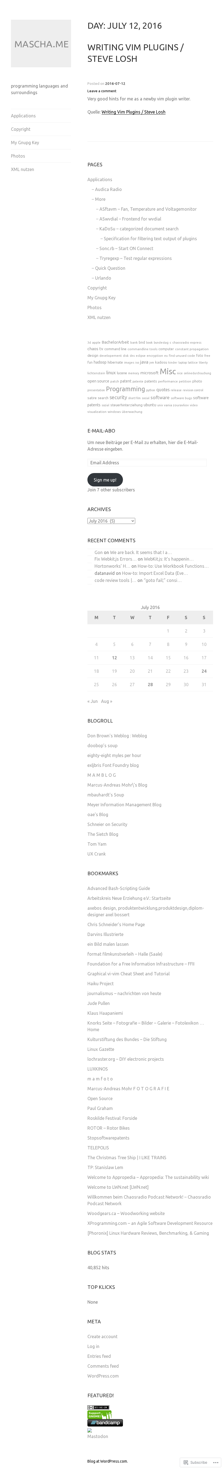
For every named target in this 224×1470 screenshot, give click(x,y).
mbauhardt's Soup (105, 794)
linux (111, 372)
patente (137, 381)
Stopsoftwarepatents (108, 1137)
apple (96, 342)
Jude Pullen (98, 1003)
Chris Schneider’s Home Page (116, 924)
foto (199, 355)
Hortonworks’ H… (112, 566)
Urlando (103, 278)
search (103, 398)
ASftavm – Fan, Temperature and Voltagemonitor (148, 209)
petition (185, 381)
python (150, 390)
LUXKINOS (97, 1068)
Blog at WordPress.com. (107, 1461)
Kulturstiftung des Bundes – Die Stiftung (127, 1039)
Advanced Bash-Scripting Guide (118, 888)
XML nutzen (22, 169)
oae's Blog (97, 814)
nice (180, 373)
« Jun (92, 701)
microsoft (149, 372)
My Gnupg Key (25, 142)
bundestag (161, 342)
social (145, 398)
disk (126, 355)
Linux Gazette (100, 1049)
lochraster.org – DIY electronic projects (125, 1059)
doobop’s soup (102, 745)
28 (150, 684)
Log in (93, 1346)
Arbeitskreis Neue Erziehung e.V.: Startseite (129, 898)
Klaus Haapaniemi (105, 1013)
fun (90, 362)
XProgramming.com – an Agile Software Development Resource (150, 1223)
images (129, 362)
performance (168, 381)
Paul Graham (100, 1108)
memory (133, 373)
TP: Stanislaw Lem (105, 1167)
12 (114, 657)
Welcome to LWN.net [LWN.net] (118, 1187)
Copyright (20, 129)
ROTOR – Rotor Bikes (108, 1128)
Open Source (100, 1098)
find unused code (182, 355)
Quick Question (110, 268)
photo (197, 381)
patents (151, 381)
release (176, 390)
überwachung (132, 411)
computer (166, 349)
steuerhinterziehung (126, 405)
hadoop (100, 362)
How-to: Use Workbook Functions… (173, 566)
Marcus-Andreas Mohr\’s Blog (117, 784)
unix (160, 405)
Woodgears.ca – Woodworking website (126, 1213)
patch (114, 381)
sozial (105, 405)
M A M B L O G (101, 775)
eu (166, 355)
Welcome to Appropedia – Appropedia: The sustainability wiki (148, 1177)
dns (132, 355)
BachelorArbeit (115, 342)
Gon (99, 552)
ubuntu (150, 404)
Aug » (106, 701)
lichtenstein (96, 373)
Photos (18, 155)
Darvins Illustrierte (105, 934)
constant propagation (192, 349)
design (92, 355)
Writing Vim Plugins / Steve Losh (134, 111)
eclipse (141, 355)
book (149, 342)
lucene (122, 373)
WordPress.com (103, 1375)
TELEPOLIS (98, 1147)
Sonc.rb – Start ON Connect (126, 248)
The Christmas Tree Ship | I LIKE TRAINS (126, 1157)
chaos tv (95, 348)
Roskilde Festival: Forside (112, 1118)
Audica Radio (108, 189)
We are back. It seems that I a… (141, 552)
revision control (193, 390)
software (160, 397)
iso (137, 362)
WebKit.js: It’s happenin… (169, 558)
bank (134, 342)
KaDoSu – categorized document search (139, 228)
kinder (172, 362)
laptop (182, 362)
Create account (102, 1336)
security (118, 397)
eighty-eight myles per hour (114, 755)
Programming (125, 388)
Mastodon (97, 1436)
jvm (151, 362)
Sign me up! (105, 479)
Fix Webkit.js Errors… (116, 558)
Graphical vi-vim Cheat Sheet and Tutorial (128, 973)
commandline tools (142, 349)
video (194, 405)
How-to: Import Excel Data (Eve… (155, 573)
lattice (193, 362)
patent (125, 381)
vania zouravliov (176, 405)
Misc (168, 371)
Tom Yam (97, 844)
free (207, 355)
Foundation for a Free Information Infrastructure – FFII (140, 963)
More (100, 199)
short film (134, 398)
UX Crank (96, 853)
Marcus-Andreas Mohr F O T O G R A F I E (128, 1088)
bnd (142, 342)
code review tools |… (115, 580)
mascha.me (41, 44)
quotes (163, 389)
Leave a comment (101, 91)
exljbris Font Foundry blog (113, 765)
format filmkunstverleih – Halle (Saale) (125, 954)
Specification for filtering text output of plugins (150, 238)
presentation (96, 390)
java (144, 361)
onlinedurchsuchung (197, 373)
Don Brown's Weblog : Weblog (117, 735)
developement (110, 355)
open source (98, 381)
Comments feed (103, 1366)
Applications (23, 115)
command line (115, 349)
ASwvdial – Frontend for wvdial (130, 218)
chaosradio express (186, 342)
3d (89, 342)
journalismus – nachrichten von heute (124, 993)
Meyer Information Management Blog (124, 804)
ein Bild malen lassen (108, 944)
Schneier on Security (107, 824)
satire (92, 398)
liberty (203, 362)
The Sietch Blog (102, 834)
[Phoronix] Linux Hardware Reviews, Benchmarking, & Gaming (148, 1233)
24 (204, 671)
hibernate (115, 362)
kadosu (161, 362)
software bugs (181, 398)
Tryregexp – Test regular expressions (135, 258)
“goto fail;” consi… (163, 580)
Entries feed (99, 1356)
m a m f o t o (100, 1078)
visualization (97, 411)
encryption (155, 355)
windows (114, 411)
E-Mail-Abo (101, 430)
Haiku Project (100, 983)
